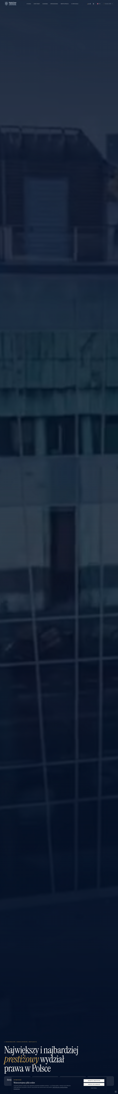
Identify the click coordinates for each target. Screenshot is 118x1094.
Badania (45, 3)
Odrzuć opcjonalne (94, 1084)
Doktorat (37, 3)
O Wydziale (74, 3)
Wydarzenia (54, 3)
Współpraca (65, 3)
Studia (29, 3)
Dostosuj (94, 1088)
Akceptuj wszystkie (94, 1080)
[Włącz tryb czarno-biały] (93, 3)
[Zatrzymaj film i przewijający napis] (116, 1092)
